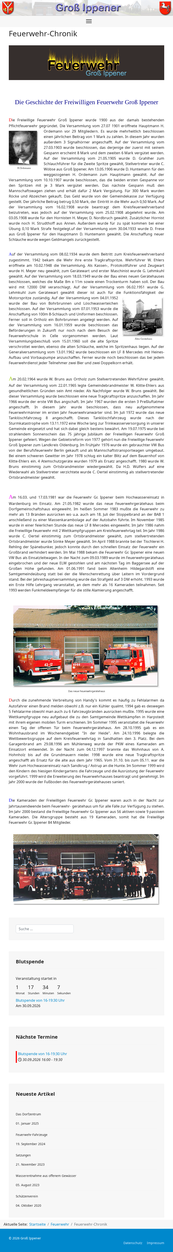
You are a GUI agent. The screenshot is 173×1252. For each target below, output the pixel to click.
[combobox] (45, 929)
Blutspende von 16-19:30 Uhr (40, 1000)
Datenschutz (132, 1243)
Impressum (155, 1243)
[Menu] (89, 21)
